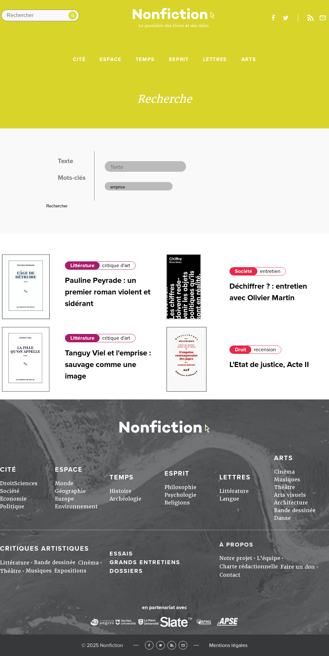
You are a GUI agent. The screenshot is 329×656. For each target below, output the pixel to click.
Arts (248, 59)
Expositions (70, 570)
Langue (229, 498)
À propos (236, 544)
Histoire (120, 491)
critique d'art (116, 265)
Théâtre (284, 487)
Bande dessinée (295, 510)
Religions (177, 502)
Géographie (70, 491)
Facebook (149, 645)
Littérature (82, 265)
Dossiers (126, 570)
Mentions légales (228, 645)
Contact (229, 575)
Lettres (215, 59)
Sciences (26, 483)
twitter (286, 18)
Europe (64, 498)
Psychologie (180, 495)
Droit (240, 349)
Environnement (76, 506)
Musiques (287, 479)
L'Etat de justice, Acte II (269, 364)
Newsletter (323, 18)
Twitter (160, 645)
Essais (121, 553)
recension (265, 349)
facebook (273, 18)
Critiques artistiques (44, 549)
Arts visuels (290, 495)
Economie (13, 498)
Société (243, 271)
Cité (79, 59)
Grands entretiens (145, 562)
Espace (110, 59)
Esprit (179, 59)
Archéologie (125, 498)
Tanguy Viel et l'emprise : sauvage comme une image (108, 364)
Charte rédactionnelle (248, 566)
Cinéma (284, 471)
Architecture (291, 502)
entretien (270, 271)
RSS (171, 645)
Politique (12, 506)
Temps (145, 59)
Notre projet (235, 558)
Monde (64, 483)
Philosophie (180, 487)
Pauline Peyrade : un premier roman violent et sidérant (107, 292)
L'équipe (268, 558)
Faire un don (297, 567)
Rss (310, 18)
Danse (282, 518)
